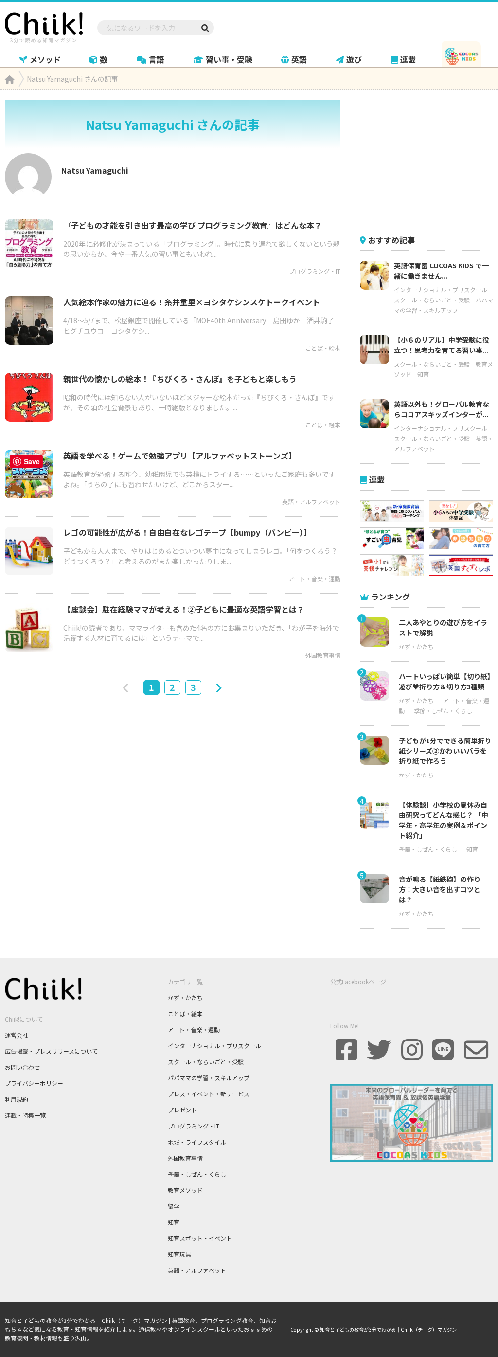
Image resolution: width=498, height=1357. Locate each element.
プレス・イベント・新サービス (208, 1094)
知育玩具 (179, 1254)
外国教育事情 (322, 655)
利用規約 (16, 1099)
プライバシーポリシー (34, 1083)
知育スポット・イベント (200, 1238)
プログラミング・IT (314, 271)
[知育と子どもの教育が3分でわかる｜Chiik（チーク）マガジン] (44, 25)
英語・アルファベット (311, 501)
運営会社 (16, 1035)
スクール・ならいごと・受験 (432, 300)
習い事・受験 (229, 59)
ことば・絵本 (322, 348)
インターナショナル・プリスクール (440, 289)
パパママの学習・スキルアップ (208, 1078)
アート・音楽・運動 (314, 578)
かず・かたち (416, 646)
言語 (156, 59)
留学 (173, 1206)
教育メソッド (185, 1190)
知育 (423, 374)
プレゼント (182, 1110)
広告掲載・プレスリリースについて (51, 1051)
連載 (408, 59)
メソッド (45, 59)
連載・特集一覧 (25, 1115)
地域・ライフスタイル (197, 1142)
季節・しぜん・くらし (443, 710)
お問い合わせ (22, 1067)
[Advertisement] (429, 161)
